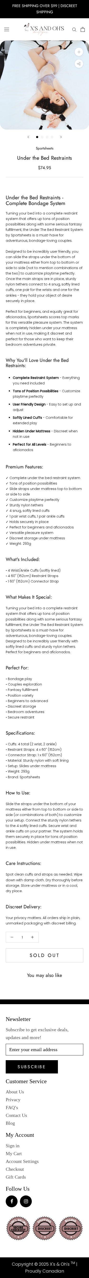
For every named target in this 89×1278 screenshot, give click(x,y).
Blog (10, 1123)
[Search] (74, 29)
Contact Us (16, 1115)
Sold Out (45, 955)
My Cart (14, 1153)
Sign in (12, 1145)
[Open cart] (83, 29)
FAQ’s (12, 1107)
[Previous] (28, 137)
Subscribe (32, 1067)
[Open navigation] (6, 29)
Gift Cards (16, 1177)
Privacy (13, 1099)
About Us (15, 1091)
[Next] (61, 137)
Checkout (15, 1169)
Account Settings (22, 1161)
